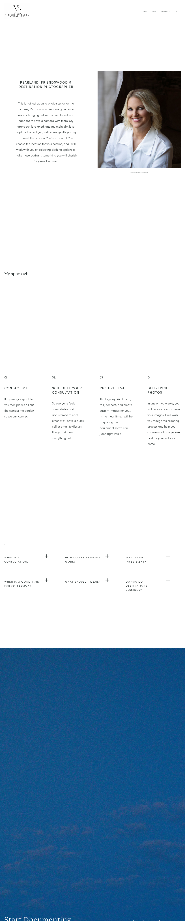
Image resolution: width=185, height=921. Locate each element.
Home (145, 11)
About (154, 11)
